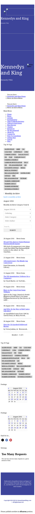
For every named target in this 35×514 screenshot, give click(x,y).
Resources (10, 129)
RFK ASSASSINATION (11, 178)
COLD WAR (8, 152)
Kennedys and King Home (16, 96)
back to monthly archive (12, 197)
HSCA (26, 162)
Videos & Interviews (14, 123)
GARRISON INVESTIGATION (13, 162)
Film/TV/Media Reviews (15, 121)
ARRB (18, 149)
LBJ (25, 165)
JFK (6, 165)
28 (26, 399)
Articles (10, 118)
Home (9, 114)
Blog (8, 141)
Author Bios (11, 138)
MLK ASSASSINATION (11, 173)
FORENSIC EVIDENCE (11, 160)
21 (26, 397)
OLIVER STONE (25, 173)
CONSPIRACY (18, 152)
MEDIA (23, 167)
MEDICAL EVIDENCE (11, 170)
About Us (10, 132)
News (9, 116)
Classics (10, 127)
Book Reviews (12, 120)
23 (12, 399)
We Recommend (13, 130)
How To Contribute (14, 136)
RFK (14, 175)
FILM (10, 157)
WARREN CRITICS (10, 183)
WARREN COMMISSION (12, 181)
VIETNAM (23, 178)
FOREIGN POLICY (19, 157)
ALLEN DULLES (9, 149)
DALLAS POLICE (23, 154)
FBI (6, 157)
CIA (23, 149)
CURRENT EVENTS (10, 154)
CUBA (26, 152)
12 (20, 395)
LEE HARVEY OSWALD (11, 167)
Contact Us (11, 134)
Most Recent (11, 125)
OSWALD (7, 175)
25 (17, 399)
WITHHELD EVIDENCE (12, 189)
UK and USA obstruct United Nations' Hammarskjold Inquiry (17, 243)
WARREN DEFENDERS (11, 186)
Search (9, 139)
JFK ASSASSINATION (15, 165)
